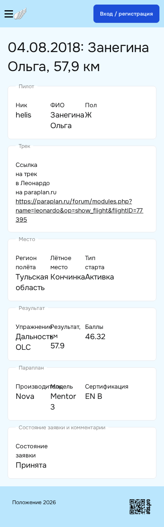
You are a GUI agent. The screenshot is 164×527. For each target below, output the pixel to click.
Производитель (39, 386)
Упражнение (34, 327)
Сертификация (107, 386)
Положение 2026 (34, 502)
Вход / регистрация (126, 13)
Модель (61, 386)
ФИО (57, 105)
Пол (91, 105)
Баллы (94, 327)
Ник (21, 105)
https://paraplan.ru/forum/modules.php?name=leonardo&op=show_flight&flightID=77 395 (79, 210)
